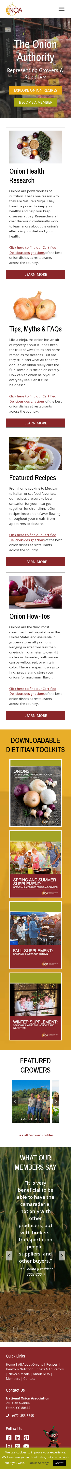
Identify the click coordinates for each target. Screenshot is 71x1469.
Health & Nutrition (19, 1369)
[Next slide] (56, 1101)
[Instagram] (9, 1446)
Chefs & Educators (50, 1369)
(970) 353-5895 (23, 1415)
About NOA (41, 1374)
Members (13, 1378)
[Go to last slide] (15, 1101)
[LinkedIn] (18, 1438)
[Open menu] (60, 8)
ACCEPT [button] (59, 1463)
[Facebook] (9, 1438)
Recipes (52, 1364)
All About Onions (30, 1364)
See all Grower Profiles (35, 1135)
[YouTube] (18, 1446)
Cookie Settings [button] (39, 1463)
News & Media (19, 1374)
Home (10, 1364)
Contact (29, 1378)
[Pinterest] (26, 1438)
